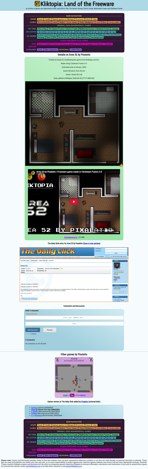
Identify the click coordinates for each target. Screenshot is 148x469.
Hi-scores (79, 19)
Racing (118, 35)
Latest (54, 22)
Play (72, 395)
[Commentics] (74, 329)
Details (65, 395)
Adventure (49, 35)
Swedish (108, 44)
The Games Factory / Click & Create (62, 29)
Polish (80, 44)
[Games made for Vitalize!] (91, 392)
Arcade (69, 35)
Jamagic (115, 29)
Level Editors (101, 22)
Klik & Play (42, 29)
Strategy (41, 37)
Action (40, 35)
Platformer (101, 35)
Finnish (48, 44)
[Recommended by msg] (121, 166)
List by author (114, 22)
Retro (48, 37)
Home (40, 19)
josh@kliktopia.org (33, 466)
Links (94, 19)
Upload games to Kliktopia (63, 19)
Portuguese (90, 44)
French (55, 44)
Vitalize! (82, 395)
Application (60, 35)
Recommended (44, 22)
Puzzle (110, 35)
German (63, 44)
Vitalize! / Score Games (68, 22)
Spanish (99, 44)
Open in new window (92, 243)
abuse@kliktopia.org (74, 466)
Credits (47, 19)
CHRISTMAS (75, 50)
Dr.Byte (34, 413)
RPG (55, 37)
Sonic (40, 50)
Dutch (40, 44)
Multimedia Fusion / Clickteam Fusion (94, 29)
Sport (73, 37)
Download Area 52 (70, 237)
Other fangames (50, 50)
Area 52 (34, 410)
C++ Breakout (36, 415)
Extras (87, 19)
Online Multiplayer (86, 22)
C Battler (34, 412)
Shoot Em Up (63, 37)
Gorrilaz (34, 408)
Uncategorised (97, 37)
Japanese (72, 44)
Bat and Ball (79, 35)
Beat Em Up (91, 35)
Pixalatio (84, 401)
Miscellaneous (83, 37)
